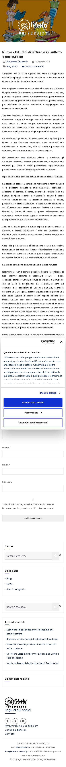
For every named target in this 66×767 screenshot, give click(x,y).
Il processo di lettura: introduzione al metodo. (32, 639)
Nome (6, 447)
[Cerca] (55, 556)
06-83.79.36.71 (22, 747)
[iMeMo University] (33, 27)
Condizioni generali (15, 729)
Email (6, 464)
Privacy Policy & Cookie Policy (21, 725)
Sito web (7, 482)
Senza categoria (16, 589)
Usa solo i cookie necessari (33, 422)
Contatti (9, 733)
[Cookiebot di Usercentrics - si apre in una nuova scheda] (41, 342)
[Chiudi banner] (61, 342)
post (23, 157)
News (15, 66)
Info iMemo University (17, 61)
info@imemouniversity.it (17, 751)
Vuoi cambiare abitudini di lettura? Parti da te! (32, 663)
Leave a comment (34, 66)
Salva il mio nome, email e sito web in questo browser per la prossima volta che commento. (29, 506)
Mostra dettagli (48, 392)
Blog (9, 66)
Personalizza (31, 412)
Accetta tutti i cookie (33, 402)
